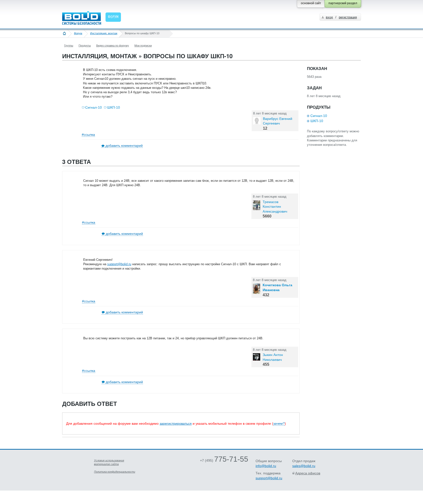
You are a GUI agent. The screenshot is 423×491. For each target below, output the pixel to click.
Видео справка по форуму (112, 45)
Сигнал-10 (93, 107)
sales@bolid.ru (303, 466)
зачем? (279, 423)
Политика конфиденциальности (114, 471)
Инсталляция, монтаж (103, 33)
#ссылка (88, 135)
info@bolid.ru (266, 466)
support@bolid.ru (119, 264)
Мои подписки (143, 45)
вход (329, 17)
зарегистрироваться (176, 423)
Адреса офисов (307, 473)
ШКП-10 (113, 107)
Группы (68, 45)
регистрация (348, 17)
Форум (78, 33)
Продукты (85, 45)
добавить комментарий (124, 146)
